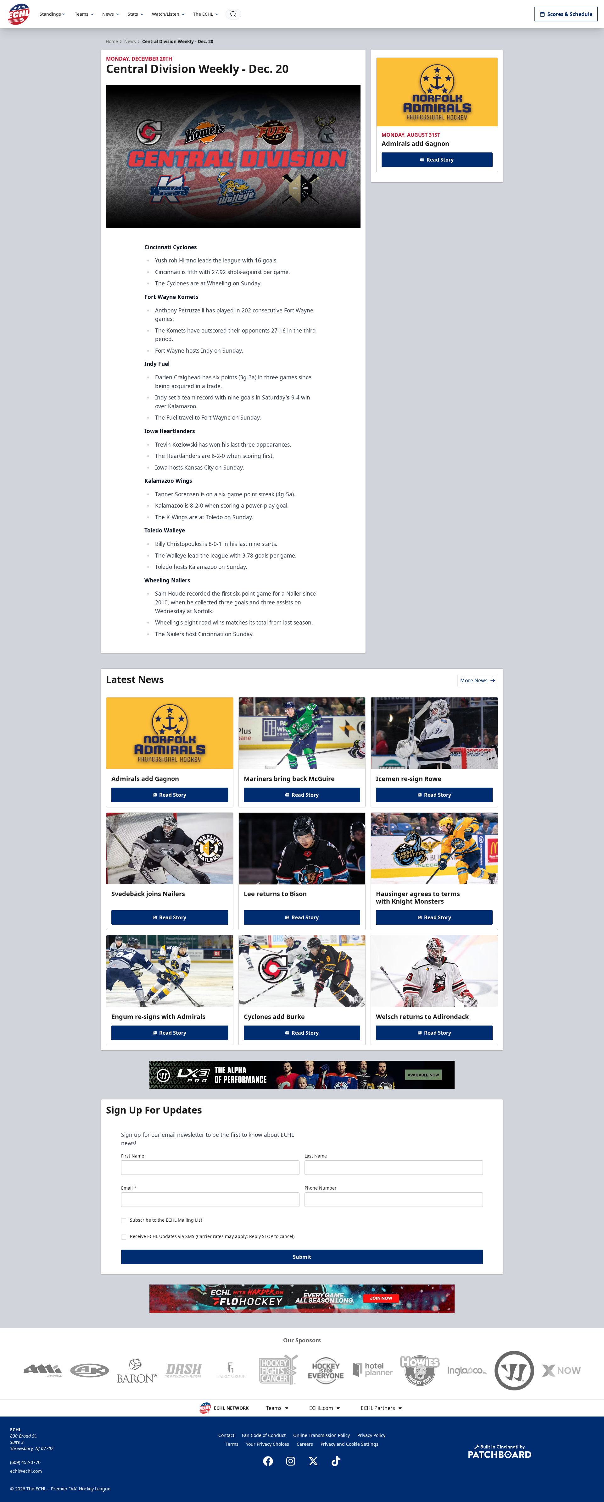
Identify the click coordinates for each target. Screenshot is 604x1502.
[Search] (233, 14)
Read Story (440, 159)
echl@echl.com (26, 1471)
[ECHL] (18, 14)
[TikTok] (336, 1461)
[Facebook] (268, 1461)
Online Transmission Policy (321, 1435)
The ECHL (203, 14)
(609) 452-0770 (25, 1462)
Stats (133, 14)
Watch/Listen (165, 14)
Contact (226, 1435)
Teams (81, 14)
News (108, 14)
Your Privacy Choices (267, 1444)
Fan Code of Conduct (264, 1435)
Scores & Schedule (569, 14)
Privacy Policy (371, 1435)
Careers (305, 1444)
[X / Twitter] (313, 1461)
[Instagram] (290, 1461)
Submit (302, 1256)
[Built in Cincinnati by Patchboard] (499, 1451)
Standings (50, 14)
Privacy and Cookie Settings (349, 1444)
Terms (232, 1444)
